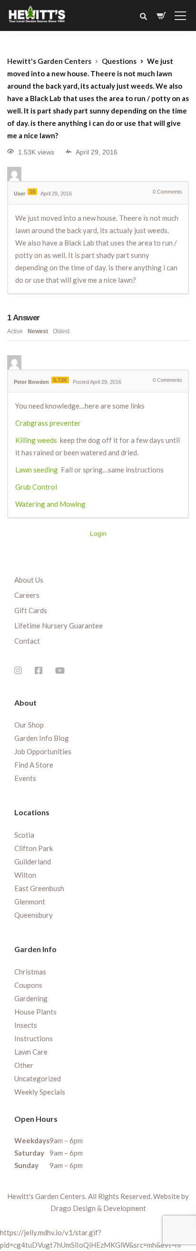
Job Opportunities (42, 751)
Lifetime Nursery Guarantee (58, 625)
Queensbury (33, 915)
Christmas (30, 971)
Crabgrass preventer (48, 423)
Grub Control (36, 486)
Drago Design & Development (98, 1208)
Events (25, 778)
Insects (25, 1025)
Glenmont (29, 901)
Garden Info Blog (41, 738)
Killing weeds (36, 440)
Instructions (33, 1038)
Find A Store (33, 764)
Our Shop (29, 724)
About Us (28, 579)
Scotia (24, 835)
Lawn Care (31, 1051)
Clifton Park (33, 848)
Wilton (25, 875)
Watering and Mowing (50, 504)
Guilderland (32, 861)
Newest (38, 331)
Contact (27, 640)
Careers (26, 595)
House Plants (35, 1011)
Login (98, 533)
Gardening (31, 998)
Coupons (28, 985)
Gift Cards (30, 610)
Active (15, 331)
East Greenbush (39, 888)
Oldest (61, 331)
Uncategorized (37, 1078)
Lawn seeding (36, 469)
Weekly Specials (39, 1091)
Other (23, 1065)
